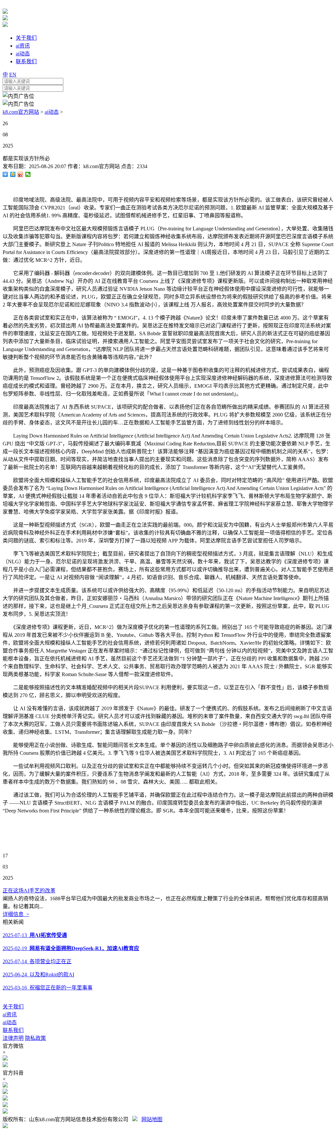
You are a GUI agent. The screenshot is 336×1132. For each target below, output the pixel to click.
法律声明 (13, 1038)
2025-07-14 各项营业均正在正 (37, 961)
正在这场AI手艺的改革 (29, 890)
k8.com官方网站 (21, 112)
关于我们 (13, 1006)
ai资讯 (10, 1014)
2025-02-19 (71, 948)
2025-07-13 (35, 935)
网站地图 (151, 1119)
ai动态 (52, 112)
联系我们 (13, 1030)
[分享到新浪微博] (20, 174)
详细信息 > (16, 914)
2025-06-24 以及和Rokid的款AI (38, 974)
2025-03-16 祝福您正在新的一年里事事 (48, 987)
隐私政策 (35, 1038)
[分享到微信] (28, 174)
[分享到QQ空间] (13, 174)
